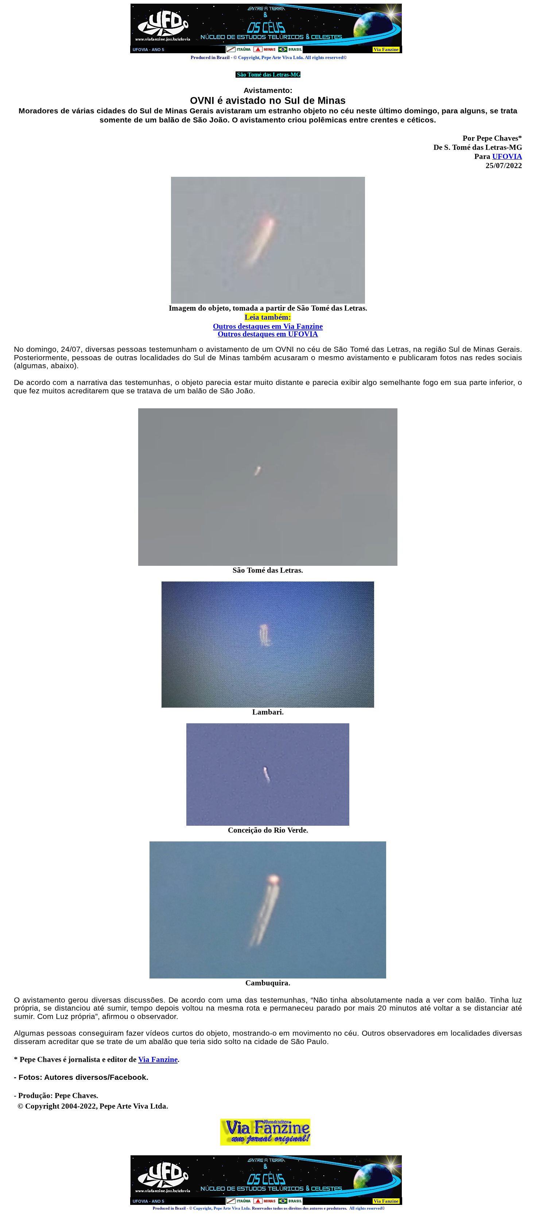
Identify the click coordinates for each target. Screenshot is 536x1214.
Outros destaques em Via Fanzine (268, 326)
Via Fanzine (386, 49)
